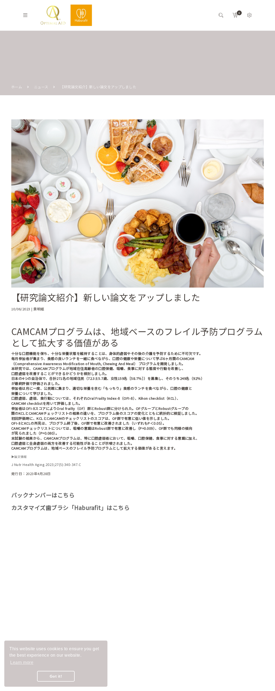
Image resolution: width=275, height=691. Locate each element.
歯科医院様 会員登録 (115, 645)
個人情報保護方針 (112, 635)
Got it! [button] (56, 676)
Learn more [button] (21, 662)
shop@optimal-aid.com (41, 596)
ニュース (41, 86)
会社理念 (105, 598)
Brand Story (108, 579)
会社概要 (105, 589)
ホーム (16, 86)
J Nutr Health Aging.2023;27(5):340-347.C (46, 464)
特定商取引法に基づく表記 (114, 622)
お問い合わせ (109, 608)
